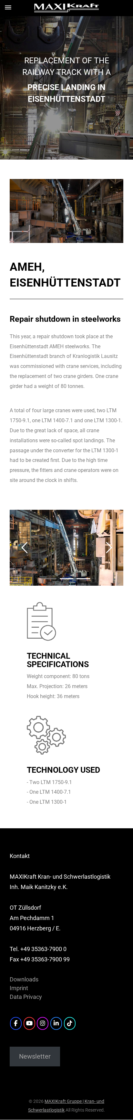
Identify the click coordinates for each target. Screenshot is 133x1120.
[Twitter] (70, 1023)
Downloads (24, 979)
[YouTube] (29, 1023)
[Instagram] (42, 1023)
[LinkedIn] (56, 1023)
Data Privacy (26, 996)
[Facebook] (16, 1023)
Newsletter (35, 1056)
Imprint (19, 988)
